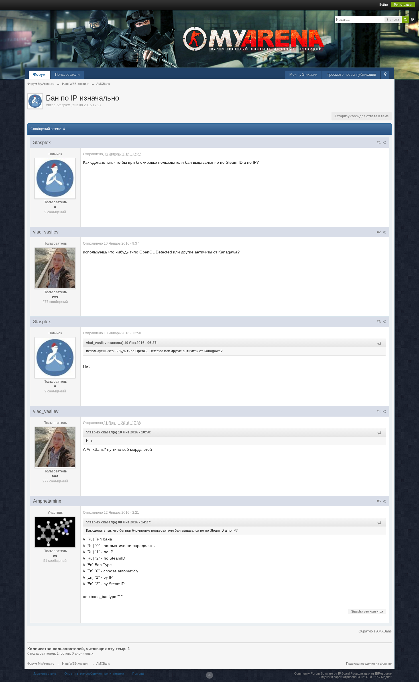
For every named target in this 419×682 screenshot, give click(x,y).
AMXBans (103, 663)
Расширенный (412, 19)
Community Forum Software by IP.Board (322, 673)
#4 (379, 411)
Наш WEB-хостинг (75, 663)
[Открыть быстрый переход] (385, 75)
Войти (383, 4)
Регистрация (403, 4)
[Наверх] (209, 675)
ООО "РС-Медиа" (379, 677)
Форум (39, 74)
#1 (379, 143)
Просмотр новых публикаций (351, 74)
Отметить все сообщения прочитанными (94, 673)
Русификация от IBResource (371, 673)
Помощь (138, 673)
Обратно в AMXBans (375, 631)
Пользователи (67, 74)
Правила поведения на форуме (369, 663)
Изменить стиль (44, 673)
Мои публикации (303, 74)
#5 (379, 501)
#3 (379, 322)
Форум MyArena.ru (40, 663)
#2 (379, 232)
